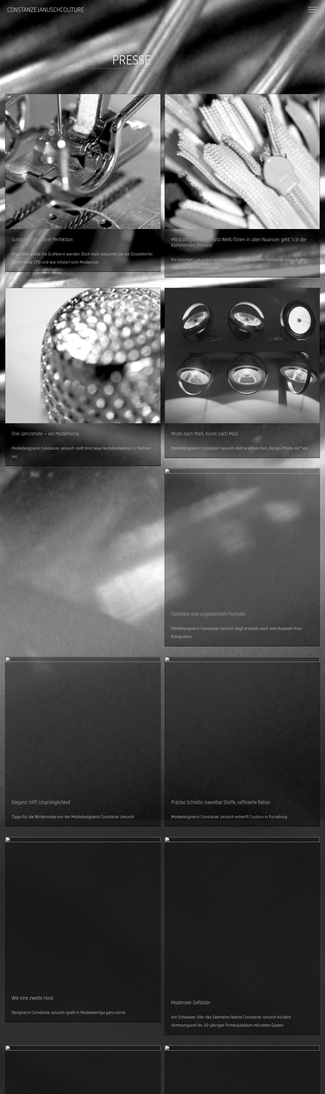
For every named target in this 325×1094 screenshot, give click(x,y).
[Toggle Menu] (313, 9)
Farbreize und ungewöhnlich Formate (208, 614)
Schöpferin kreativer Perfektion (42, 239)
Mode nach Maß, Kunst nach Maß (204, 433)
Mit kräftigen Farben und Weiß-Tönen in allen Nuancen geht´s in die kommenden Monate (238, 242)
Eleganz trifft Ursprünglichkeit (41, 802)
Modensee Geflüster (190, 1002)
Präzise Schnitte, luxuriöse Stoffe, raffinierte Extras (220, 802)
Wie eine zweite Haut (32, 998)
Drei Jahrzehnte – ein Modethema (45, 433)
